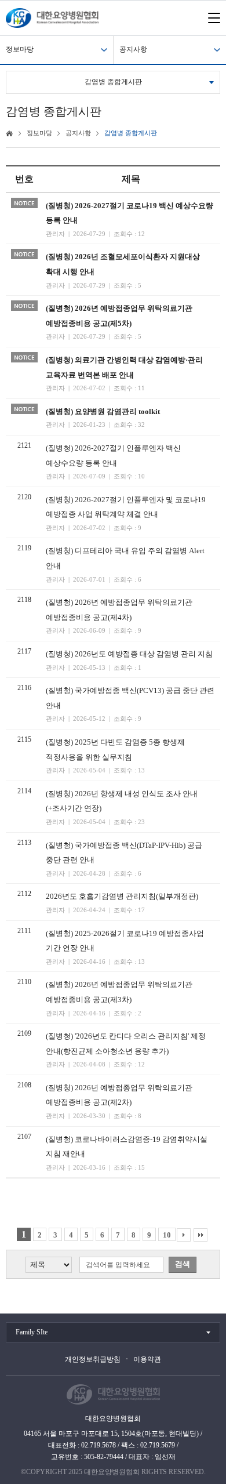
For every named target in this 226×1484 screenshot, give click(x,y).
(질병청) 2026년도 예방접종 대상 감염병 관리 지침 (129, 654)
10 (167, 1235)
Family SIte (32, 1332)
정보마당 (20, 49)
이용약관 (147, 1359)
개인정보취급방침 (93, 1359)
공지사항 (133, 49)
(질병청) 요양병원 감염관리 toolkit (103, 411)
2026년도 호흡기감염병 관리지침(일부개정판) (122, 896)
